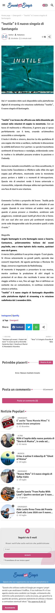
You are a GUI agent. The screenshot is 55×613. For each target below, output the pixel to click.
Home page (5, 15)
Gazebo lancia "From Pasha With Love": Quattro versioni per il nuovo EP (34, 493)
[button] (45, 5)
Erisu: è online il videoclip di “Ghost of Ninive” (34, 457)
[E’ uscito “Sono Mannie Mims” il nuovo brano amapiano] (8, 423)
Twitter (29, 327)
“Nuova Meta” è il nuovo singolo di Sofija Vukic (34, 475)
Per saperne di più (35, 601)
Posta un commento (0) (27, 400)
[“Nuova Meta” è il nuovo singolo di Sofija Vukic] (8, 476)
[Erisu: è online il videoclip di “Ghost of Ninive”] (8, 458)
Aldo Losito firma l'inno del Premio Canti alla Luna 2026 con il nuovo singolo (34, 511)
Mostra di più (45, 362)
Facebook (19, 327)
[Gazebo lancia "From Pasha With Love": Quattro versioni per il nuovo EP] (8, 494)
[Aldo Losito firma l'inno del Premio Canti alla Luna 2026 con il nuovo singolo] (8, 511)
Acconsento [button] (10, 607)
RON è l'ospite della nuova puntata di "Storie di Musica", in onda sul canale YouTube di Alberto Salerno (35, 440)
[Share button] (43, 327)
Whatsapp (36, 327)
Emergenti (17, 15)
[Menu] (4, 5)
